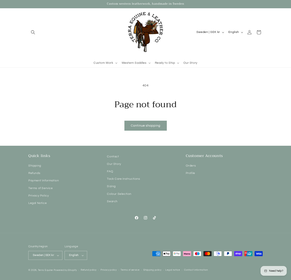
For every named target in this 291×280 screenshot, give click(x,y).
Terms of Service (40, 188)
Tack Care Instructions (123, 178)
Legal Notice (37, 203)
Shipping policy (152, 270)
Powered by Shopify (65, 270)
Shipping (34, 165)
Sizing (111, 186)
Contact (113, 156)
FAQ (110, 171)
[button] (33, 32)
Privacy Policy (38, 195)
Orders (191, 165)
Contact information (196, 270)
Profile (190, 173)
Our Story (114, 164)
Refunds (34, 173)
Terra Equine (45, 270)
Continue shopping (145, 125)
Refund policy (89, 270)
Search (112, 201)
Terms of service (130, 270)
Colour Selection (119, 193)
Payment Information (43, 180)
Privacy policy (109, 270)
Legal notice (172, 270)
